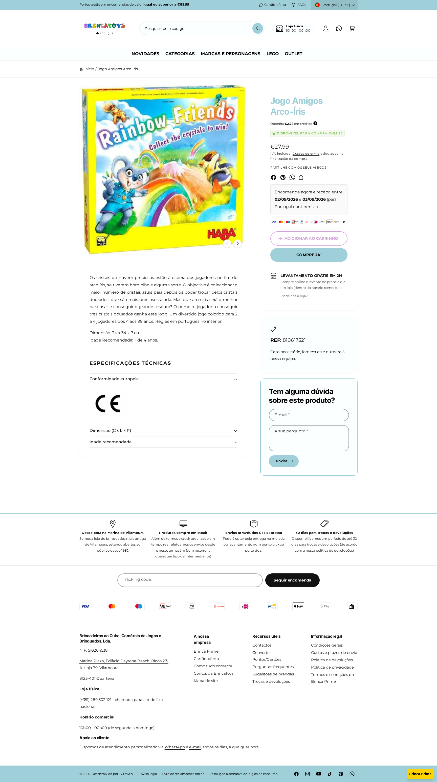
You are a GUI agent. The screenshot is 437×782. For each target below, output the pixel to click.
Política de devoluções (332, 659)
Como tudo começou (213, 666)
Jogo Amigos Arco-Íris (118, 69)
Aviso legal (149, 774)
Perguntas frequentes (273, 666)
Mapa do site (206, 680)
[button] (352, 28)
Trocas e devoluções (271, 681)
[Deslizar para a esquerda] (227, 243)
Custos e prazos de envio (334, 652)
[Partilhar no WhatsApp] (292, 177)
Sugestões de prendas (273, 674)
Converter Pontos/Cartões (266, 656)
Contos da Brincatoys (213, 673)
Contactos (261, 645)
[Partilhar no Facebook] (273, 177)
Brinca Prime (206, 651)
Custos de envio (306, 153)
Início (89, 69)
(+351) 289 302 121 (95, 699)
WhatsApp (175, 747)
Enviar (282, 461)
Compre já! (308, 254)
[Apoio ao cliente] (338, 28)
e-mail (195, 747)
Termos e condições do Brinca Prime (332, 678)
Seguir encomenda (292, 580)
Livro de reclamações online (183, 774)
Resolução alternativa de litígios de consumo (243, 774)
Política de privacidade (332, 667)
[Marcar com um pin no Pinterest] (283, 177)
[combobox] (202, 28)
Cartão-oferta (275, 5)
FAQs (301, 5)
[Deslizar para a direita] (237, 243)
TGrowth (126, 774)
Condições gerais (327, 645)
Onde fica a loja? (294, 296)
